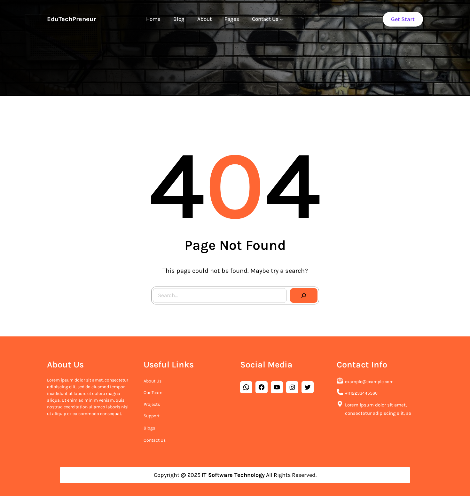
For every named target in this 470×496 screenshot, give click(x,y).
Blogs (149, 428)
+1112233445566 (361, 393)
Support (152, 416)
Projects (152, 404)
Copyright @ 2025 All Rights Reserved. (235, 474)
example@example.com (369, 381)
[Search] (303, 295)
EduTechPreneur (71, 19)
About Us (152, 381)
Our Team (153, 392)
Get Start (403, 19)
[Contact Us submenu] (281, 19)
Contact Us (155, 440)
